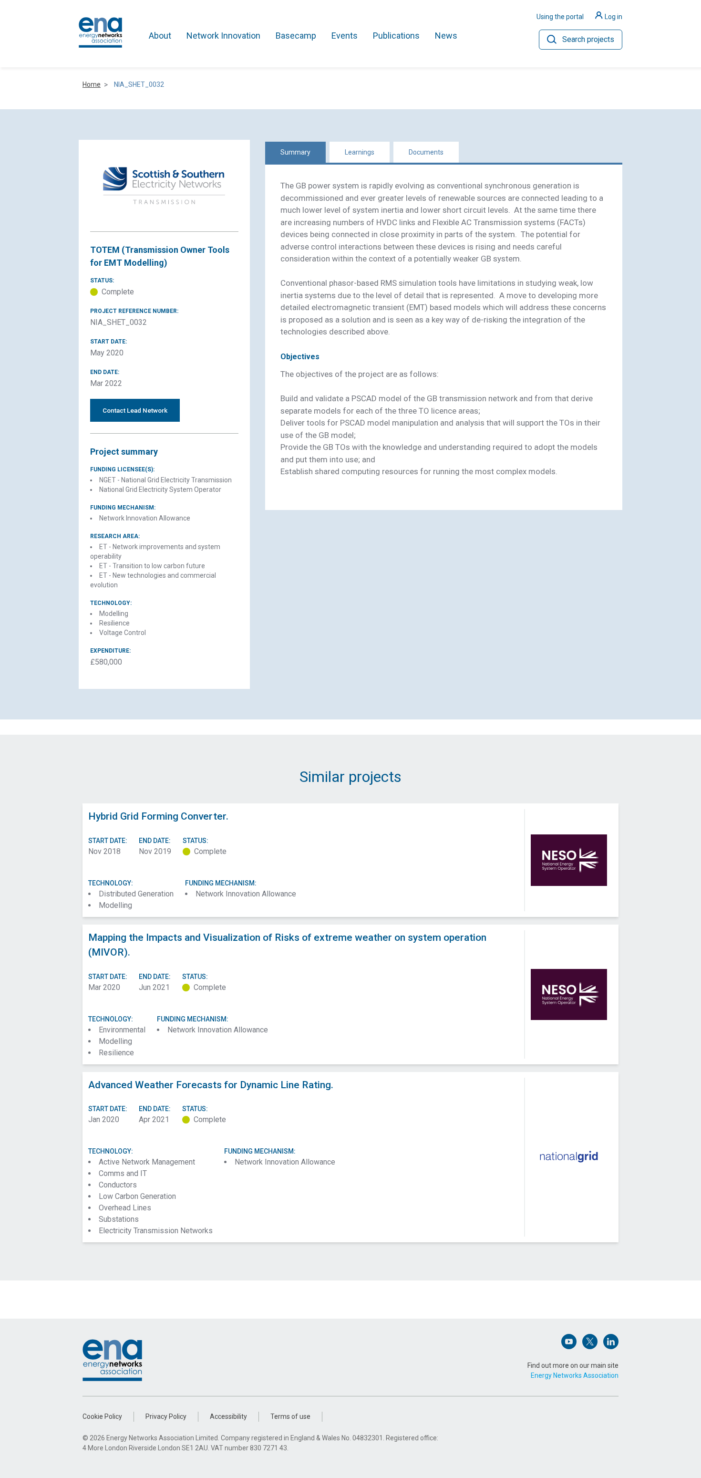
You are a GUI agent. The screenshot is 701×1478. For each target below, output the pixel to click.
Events (344, 36)
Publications (396, 36)
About (160, 36)
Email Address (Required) (289, 727)
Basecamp (296, 36)
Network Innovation (223, 36)
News (446, 36)
